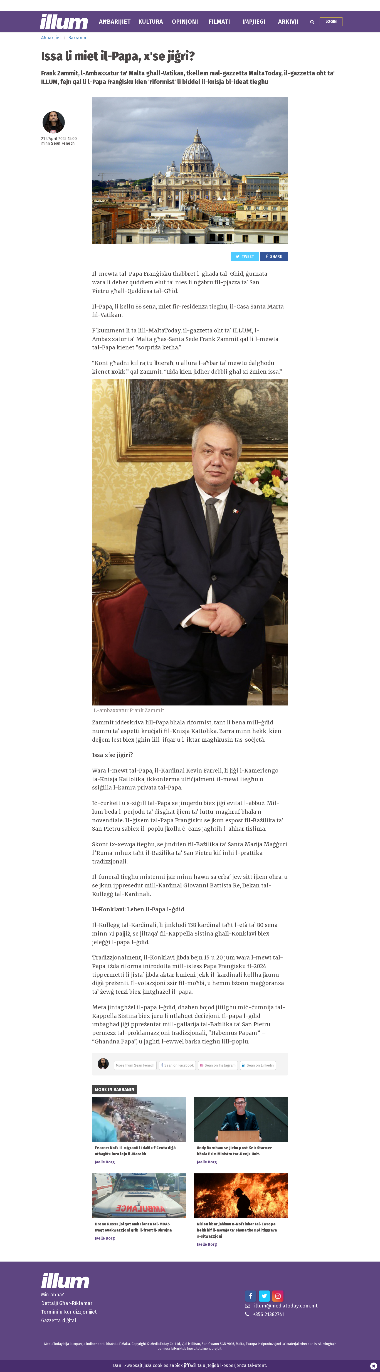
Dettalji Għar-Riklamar (66, 1303)
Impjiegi (253, 21)
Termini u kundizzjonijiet (69, 1312)
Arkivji (288, 21)
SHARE (275, 256)
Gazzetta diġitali (59, 1320)
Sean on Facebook (179, 1065)
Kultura (150, 21)
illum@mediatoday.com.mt (286, 1306)
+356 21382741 (268, 1314)
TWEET (247, 256)
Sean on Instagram (220, 1065)
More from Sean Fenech (135, 1065)
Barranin (77, 37)
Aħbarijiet (114, 21)
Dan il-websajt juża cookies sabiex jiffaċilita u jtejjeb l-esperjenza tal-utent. (190, 1365)
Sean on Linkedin (260, 1065)
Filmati (219, 21)
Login (331, 21)
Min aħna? (52, 1295)
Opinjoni (185, 21)
